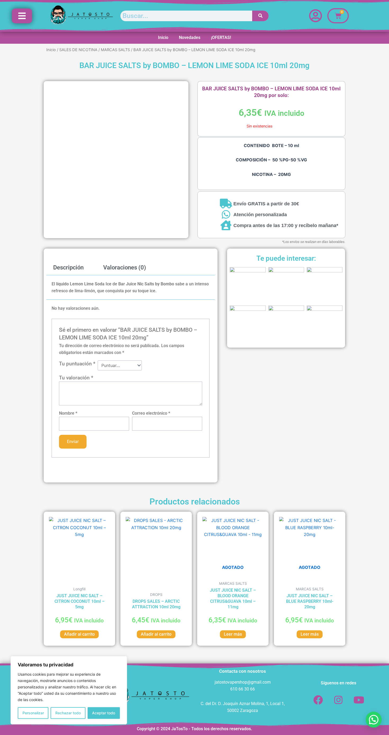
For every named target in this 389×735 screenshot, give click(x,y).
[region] (69, 690)
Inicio (163, 37)
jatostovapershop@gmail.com (243, 682)
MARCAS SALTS (115, 49)
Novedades (189, 37)
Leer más (233, 634)
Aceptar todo (103, 713)
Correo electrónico (151, 413)
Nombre (68, 413)
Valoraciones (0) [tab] (124, 267)
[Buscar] (260, 16)
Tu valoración (76, 378)
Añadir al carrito (79, 634)
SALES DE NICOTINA (78, 49)
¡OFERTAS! (221, 37)
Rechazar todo (68, 713)
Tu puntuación (77, 364)
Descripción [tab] (68, 267)
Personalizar (33, 713)
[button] (374, 720)
